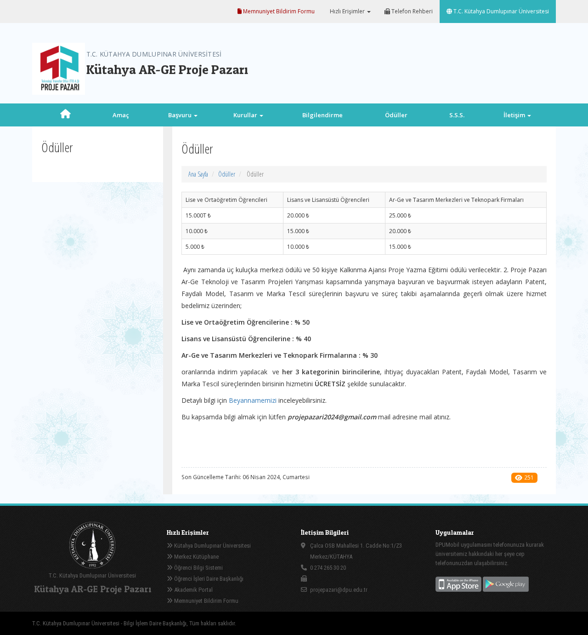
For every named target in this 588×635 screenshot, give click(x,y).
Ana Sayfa (198, 174)
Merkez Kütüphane (196, 556)
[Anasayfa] (65, 114)
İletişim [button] (514, 115)
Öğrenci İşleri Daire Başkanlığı (208, 578)
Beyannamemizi (253, 400)
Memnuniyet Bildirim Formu (278, 11)
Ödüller (396, 115)
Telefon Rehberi (411, 11)
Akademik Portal (193, 589)
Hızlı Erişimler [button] (347, 11)
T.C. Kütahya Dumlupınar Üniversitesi (500, 11)
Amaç (121, 115)
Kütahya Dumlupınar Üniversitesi (212, 545)
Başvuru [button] (180, 115)
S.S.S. (456, 115)
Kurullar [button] (246, 115)
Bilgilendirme (322, 115)
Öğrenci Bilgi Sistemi (198, 567)
